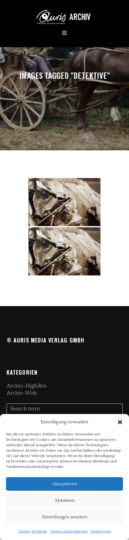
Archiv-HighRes (26, 386)
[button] (120, 422)
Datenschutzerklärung (69, 531)
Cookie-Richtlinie (32, 531)
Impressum (101, 531)
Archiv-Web (22, 393)
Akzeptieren (64, 483)
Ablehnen (65, 500)
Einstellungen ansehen (64, 517)
